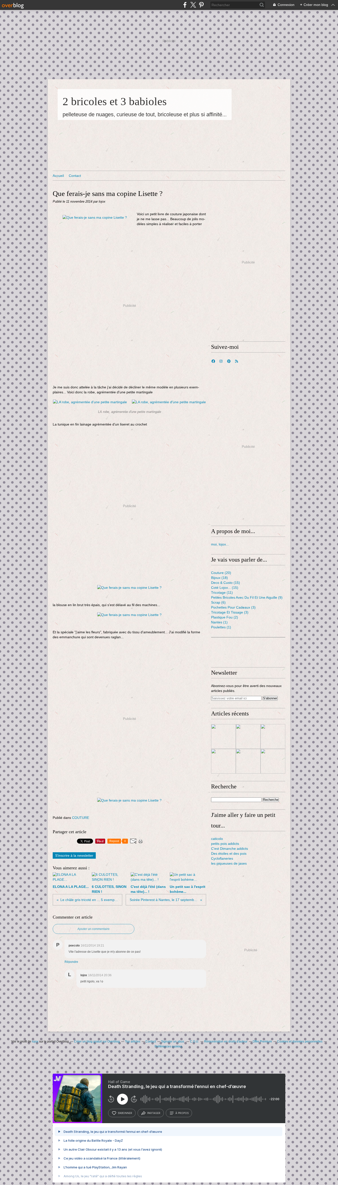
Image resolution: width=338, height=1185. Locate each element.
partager (153, 1113)
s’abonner (125, 1113)
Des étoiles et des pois (228, 853)
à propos (182, 1113)
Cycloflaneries (222, 858)
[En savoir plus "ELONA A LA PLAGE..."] (273, 736)
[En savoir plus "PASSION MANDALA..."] (273, 761)
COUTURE (80, 818)
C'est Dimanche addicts (229, 849)
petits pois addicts (225, 844)
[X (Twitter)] (193, 5)
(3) (233, 607)
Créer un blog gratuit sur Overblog (97, 1041)
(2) (224, 617)
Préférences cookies (168, 1046)
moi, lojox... (220, 544)
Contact (75, 176)
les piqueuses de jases (229, 863)
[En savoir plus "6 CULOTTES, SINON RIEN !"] (248, 761)
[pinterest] (201, 5)
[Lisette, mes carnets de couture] (95, 217)
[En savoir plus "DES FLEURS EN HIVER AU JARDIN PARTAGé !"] (223, 736)
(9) (247, 597)
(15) (225, 583)
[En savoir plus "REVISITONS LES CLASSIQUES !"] (248, 736)
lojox (35, 1041)
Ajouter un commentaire (93, 929)
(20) (221, 573)
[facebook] (185, 5)
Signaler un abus (173, 1041)
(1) (219, 622)
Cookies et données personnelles (299, 1041)
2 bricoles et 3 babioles (115, 101)
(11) (222, 592)
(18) (219, 578)
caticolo (217, 839)
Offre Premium (262, 1041)
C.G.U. (194, 1041)
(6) (218, 602)
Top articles (132, 1041)
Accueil (58, 176)
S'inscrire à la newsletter (74, 855)
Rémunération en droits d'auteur (225, 1041)
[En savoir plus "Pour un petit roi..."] (223, 761)
